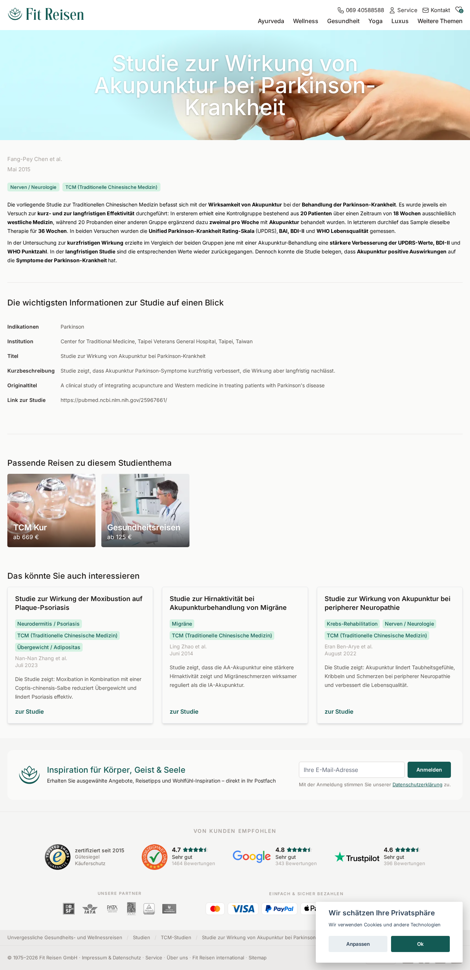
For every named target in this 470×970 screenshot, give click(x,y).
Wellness (305, 21)
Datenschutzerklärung (417, 784)
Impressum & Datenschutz (111, 957)
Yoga (375, 21)
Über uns (177, 957)
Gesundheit (343, 21)
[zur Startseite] (45, 14)
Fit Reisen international (218, 957)
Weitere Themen (440, 21)
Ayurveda (271, 21)
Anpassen (358, 944)
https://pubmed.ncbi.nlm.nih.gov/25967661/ (114, 400)
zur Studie (29, 711)
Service (153, 957)
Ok (420, 944)
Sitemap (258, 957)
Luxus (400, 21)
